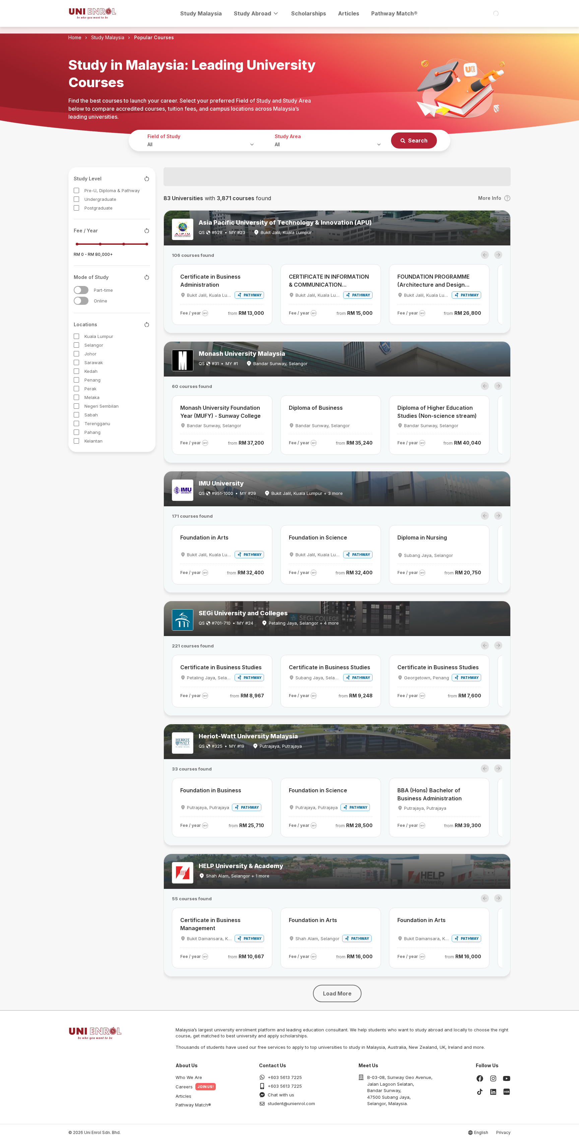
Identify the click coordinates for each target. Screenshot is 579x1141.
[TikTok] (480, 1092)
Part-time (103, 290)
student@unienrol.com (291, 1103)
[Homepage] (92, 13)
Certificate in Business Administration (210, 280)
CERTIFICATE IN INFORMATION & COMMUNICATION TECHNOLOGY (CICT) (329, 281)
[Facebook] (480, 1078)
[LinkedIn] (493, 1092)
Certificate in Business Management (210, 924)
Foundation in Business (210, 790)
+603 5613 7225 (285, 1077)
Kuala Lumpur (98, 336)
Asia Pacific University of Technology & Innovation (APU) (285, 222)
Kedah (91, 371)
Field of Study (163, 136)
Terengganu (97, 423)
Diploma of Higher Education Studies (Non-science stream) (437, 411)
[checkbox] (76, 190)
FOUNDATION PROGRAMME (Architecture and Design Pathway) (433, 281)
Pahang (92, 432)
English (481, 1132)
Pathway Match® (394, 13)
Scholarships (308, 13)
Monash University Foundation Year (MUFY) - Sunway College (220, 411)
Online (100, 300)
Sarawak (93, 362)
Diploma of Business (316, 407)
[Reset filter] (146, 178)
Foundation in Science (318, 537)
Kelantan (93, 441)
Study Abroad (252, 13)
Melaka (92, 397)
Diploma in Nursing (422, 537)
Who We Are (189, 1077)
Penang (92, 380)
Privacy (503, 1132)
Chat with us (281, 1094)
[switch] (81, 290)
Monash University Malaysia (242, 353)
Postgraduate (98, 208)
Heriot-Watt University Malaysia (248, 736)
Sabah (91, 414)
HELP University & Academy (241, 865)
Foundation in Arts (204, 537)
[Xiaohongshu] (507, 1092)
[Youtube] (507, 1078)
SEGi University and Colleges (243, 613)
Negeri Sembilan (101, 406)
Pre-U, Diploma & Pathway (112, 190)
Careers (184, 1086)
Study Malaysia (201, 13)
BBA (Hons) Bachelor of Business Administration (429, 794)
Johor (90, 353)
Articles (348, 13)
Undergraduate (100, 199)
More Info (489, 198)
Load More (337, 993)
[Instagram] (493, 1078)
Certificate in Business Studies (221, 667)
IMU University (221, 483)
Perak (90, 388)
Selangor (93, 345)
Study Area (288, 136)
